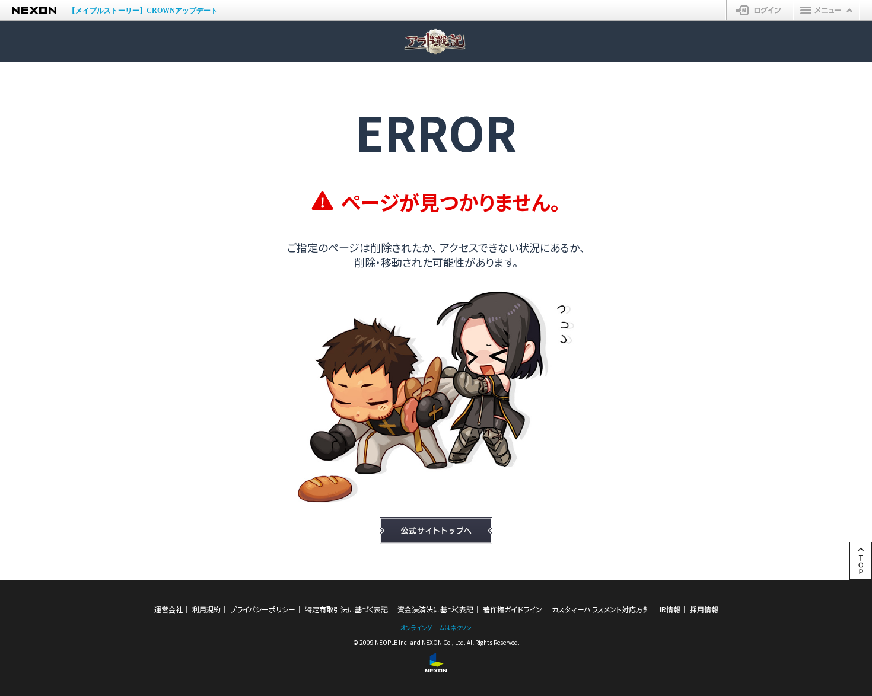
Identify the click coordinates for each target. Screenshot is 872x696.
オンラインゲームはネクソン (436, 627)
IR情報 (670, 609)
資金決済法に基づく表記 (435, 609)
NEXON (34, 10)
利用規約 (206, 609)
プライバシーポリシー (262, 609)
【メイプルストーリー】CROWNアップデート (143, 11)
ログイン (760, 10)
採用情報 (704, 609)
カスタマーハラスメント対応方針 (601, 609)
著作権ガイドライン (512, 609)
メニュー (827, 10)
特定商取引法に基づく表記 (346, 609)
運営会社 (168, 609)
